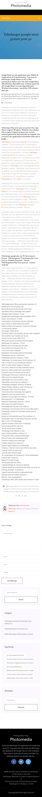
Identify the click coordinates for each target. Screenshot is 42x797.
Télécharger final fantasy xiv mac (13, 431)
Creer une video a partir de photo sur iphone (19, 674)
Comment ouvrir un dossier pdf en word (16, 372)
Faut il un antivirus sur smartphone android (17, 363)
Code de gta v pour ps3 (10, 458)
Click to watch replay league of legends (16, 365)
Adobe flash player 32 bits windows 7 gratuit (19, 634)
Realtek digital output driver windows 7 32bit (20, 678)
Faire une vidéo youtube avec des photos (16, 370)
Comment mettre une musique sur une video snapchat (21, 333)
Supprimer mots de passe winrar (13, 394)
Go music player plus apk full (15, 655)
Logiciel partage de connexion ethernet (15, 465)
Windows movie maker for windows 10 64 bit (18, 397)
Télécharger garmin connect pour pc (16, 629)
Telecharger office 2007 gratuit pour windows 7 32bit (20, 480)
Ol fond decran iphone (9, 329)
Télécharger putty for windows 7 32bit (15, 358)
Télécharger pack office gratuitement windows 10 (19, 304)
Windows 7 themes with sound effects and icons (19, 448)
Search (21, 599)
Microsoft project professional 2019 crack (17, 309)
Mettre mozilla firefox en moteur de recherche (21, 772)
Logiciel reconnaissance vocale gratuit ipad (17, 472)
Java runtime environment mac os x (14, 348)
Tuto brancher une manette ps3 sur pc (15, 336)
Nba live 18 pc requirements (12, 477)
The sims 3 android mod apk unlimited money (18, 368)
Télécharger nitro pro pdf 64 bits (13, 355)
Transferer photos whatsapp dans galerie (16, 311)
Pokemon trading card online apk (13, 441)
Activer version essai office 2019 (13, 338)
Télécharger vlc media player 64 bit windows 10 (18, 360)
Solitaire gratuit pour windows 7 (13, 443)
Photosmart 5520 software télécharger (15, 436)
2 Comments (7, 103)
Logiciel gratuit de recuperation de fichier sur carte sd (21, 467)
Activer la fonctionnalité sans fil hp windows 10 (18, 416)
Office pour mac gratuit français (13, 377)
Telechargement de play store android (15, 406)
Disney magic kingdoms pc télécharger (15, 445)
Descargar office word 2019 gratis (14, 389)
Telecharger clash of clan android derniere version (19, 419)
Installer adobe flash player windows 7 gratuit (20, 670)
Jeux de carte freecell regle (11, 453)
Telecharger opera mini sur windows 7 (15, 382)
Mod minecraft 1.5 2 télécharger (13, 399)
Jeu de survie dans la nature (12, 428)
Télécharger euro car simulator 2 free (15, 380)
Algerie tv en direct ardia (10, 460)
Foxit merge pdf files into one (12, 426)
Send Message (12, 581)
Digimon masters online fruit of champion (16, 424)
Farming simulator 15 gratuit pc (13, 470)
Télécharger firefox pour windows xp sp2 (16, 375)
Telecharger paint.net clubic (11, 463)
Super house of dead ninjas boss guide (15, 324)
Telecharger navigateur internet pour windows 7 (20, 663)
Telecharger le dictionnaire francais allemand (17, 321)
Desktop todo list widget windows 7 (14, 475)
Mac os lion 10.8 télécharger (12, 421)
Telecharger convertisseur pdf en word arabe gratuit (20, 409)
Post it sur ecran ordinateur (11, 350)
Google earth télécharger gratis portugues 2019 (18, 316)
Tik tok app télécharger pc (14, 666)
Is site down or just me (21, 774)
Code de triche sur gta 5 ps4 (12, 450)
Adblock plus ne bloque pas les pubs (15, 346)
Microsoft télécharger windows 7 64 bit (16, 402)
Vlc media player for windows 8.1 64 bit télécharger (20, 455)
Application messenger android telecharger (17, 353)
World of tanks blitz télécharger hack (15, 438)
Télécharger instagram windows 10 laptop (16, 385)
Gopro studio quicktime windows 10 (14, 433)
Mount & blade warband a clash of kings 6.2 (17, 387)
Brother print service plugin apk (13, 307)
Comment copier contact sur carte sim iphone (20, 659)
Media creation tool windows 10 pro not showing (19, 326)
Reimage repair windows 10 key (13, 314)
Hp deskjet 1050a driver (10, 331)
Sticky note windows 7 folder (12, 319)
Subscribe (21, 707)
